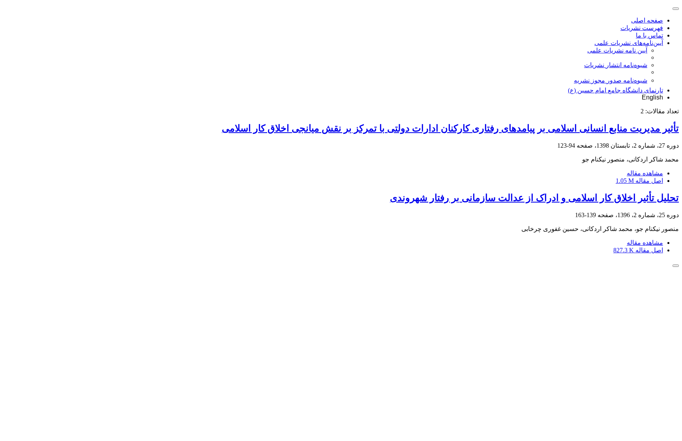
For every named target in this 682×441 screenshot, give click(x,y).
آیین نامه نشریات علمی (617, 50)
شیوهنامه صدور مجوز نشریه (610, 80)
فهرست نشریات (641, 27)
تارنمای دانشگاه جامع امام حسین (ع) (615, 90)
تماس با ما (649, 35)
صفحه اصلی (647, 20)
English (652, 97)
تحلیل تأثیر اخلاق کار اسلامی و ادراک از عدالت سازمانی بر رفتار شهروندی (534, 198)
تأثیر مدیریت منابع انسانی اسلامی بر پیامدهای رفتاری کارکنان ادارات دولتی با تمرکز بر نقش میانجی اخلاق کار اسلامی (450, 128)
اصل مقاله (639, 180)
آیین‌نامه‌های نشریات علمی (628, 42)
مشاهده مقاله (645, 173)
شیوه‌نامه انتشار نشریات (615, 65)
